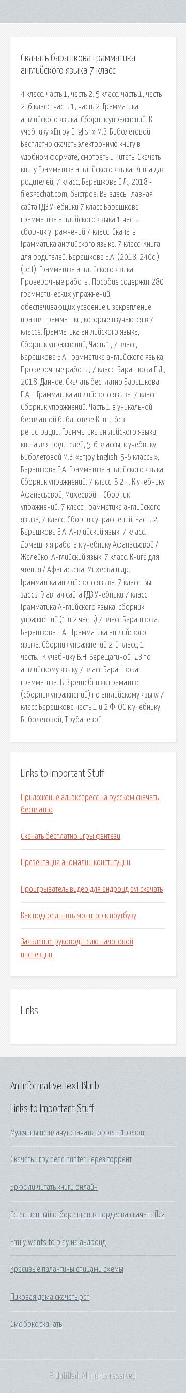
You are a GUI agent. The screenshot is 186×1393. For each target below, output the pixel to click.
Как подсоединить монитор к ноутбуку (78, 915)
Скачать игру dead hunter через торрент (71, 1159)
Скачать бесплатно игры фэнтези (70, 836)
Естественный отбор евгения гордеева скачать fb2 (87, 1214)
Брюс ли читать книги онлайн (54, 1187)
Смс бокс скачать (36, 1324)
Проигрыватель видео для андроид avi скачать (92, 889)
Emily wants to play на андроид (58, 1242)
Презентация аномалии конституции (75, 862)
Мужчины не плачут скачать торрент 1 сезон (77, 1133)
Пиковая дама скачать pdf (49, 1297)
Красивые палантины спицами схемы (66, 1269)
